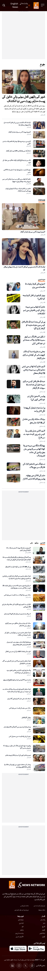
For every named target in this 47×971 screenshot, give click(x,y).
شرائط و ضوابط (41, 910)
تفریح (43, 926)
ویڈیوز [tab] (36, 543)
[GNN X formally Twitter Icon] (25, 965)
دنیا (44, 923)
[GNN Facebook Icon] (32, 965)
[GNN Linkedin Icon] (12, 965)
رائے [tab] (31, 543)
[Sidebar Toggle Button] (43, 5)
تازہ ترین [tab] (42, 543)
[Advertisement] (23, 35)
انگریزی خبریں (20, 937)
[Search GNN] (4, 5)
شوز (23, 926)
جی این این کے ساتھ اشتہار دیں (21, 910)
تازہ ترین (21, 923)
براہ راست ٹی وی (19, 933)
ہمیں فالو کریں (40, 965)
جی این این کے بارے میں (39, 906)
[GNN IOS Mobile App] (18, 948)
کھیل (43, 930)
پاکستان (42, 920)
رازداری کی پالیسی (24, 906)
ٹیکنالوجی (42, 933)
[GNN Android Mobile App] (36, 948)
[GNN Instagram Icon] (19, 965)
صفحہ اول (21, 920)
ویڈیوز (22, 930)
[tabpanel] (23, 685)
